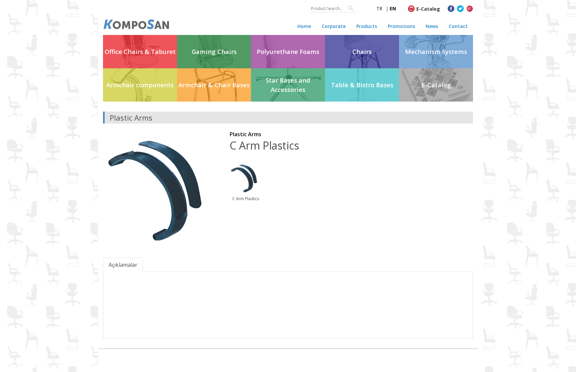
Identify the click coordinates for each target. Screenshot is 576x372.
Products (366, 26)
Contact (458, 26)
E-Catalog (428, 9)
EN (393, 8)
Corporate (334, 26)
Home (304, 26)
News (432, 26)
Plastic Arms (245, 134)
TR (379, 8)
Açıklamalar (123, 264)
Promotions (401, 26)
